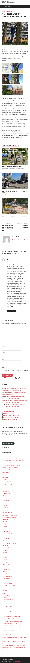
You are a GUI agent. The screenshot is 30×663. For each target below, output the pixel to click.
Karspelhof (5, 550)
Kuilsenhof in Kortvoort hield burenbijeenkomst (14, 216)
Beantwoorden (11, 310)
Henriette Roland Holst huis (10, 543)
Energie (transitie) (7, 484)
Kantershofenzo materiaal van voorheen (12, 621)
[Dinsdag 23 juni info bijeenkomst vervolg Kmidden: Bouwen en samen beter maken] (15, 157)
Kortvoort (5, 566)
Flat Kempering (7, 529)
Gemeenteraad (6, 475)
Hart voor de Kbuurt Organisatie (11, 618)
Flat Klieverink (6, 531)
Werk (4, 510)
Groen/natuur (9, 11)
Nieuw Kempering (7, 583)
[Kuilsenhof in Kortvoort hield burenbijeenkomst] (15, 206)
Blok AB (5, 521)
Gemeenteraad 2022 (9, 599)
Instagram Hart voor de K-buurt (11, 417)
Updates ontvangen (8, 443)
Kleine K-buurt (6, 559)
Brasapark (5, 524)
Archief (5, 597)
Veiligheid (5, 507)
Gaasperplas (6, 538)
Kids (4, 498)
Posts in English (8, 606)
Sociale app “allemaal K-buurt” (11, 419)
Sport (4, 503)
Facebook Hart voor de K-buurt (11, 415)
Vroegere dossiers (6, 595)
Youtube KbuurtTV (8, 411)
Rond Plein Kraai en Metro (9, 585)
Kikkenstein (6, 555)
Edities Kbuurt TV (9, 604)
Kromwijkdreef (6, 569)
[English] (5, 377)
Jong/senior (6, 495)
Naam (4, 346)
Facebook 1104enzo (8, 413)
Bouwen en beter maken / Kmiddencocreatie (13, 460)
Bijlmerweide (6, 519)
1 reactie (16, 19)
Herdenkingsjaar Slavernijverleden (11, 465)
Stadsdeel (5, 505)
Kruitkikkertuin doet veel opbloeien (10, 634)
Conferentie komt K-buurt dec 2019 (11, 616)
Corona (5, 479)
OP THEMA (5, 477)
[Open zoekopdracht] (26, 6)
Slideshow (4, 593)
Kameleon (5, 545)
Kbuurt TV (6, 601)
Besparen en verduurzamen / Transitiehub (13, 458)
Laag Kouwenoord (7, 576)
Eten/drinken (6, 488)
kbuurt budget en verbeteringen (10, 467)
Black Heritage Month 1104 (9, 611)
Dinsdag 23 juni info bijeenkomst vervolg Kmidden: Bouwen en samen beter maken (13, 167)
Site (3, 359)
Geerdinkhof (6, 540)
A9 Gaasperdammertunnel (9, 517)
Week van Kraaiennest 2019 (10, 623)
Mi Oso (5, 581)
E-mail (4, 352)
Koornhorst (6, 564)
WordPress (12, 661)
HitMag (18, 661)
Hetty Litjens (5, 400)
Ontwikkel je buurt (8, 609)
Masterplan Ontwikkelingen (10, 469)
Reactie (4, 328)
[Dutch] (3, 377)
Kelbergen (5, 552)
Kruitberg (5, 571)
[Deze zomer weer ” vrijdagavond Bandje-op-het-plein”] (15, 181)
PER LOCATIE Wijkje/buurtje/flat (10, 515)
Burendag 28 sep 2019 (8, 614)
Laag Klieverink (6, 573)
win (5, 486)
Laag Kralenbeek (7, 578)
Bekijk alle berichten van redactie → (19, 240)
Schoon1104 (6, 500)
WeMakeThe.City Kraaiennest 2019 (11, 625)
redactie (12, 19)
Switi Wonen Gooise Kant (9, 588)
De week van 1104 (7, 462)
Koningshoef (6, 562)
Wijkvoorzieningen (7, 512)
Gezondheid (6, 491)
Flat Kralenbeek (7, 536)
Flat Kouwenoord (7, 533)
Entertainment (5, 472)
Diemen (5, 526)
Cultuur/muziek (7, 481)
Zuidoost (5, 590)
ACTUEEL (3, 11)
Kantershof (6, 547)
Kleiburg (5, 557)
